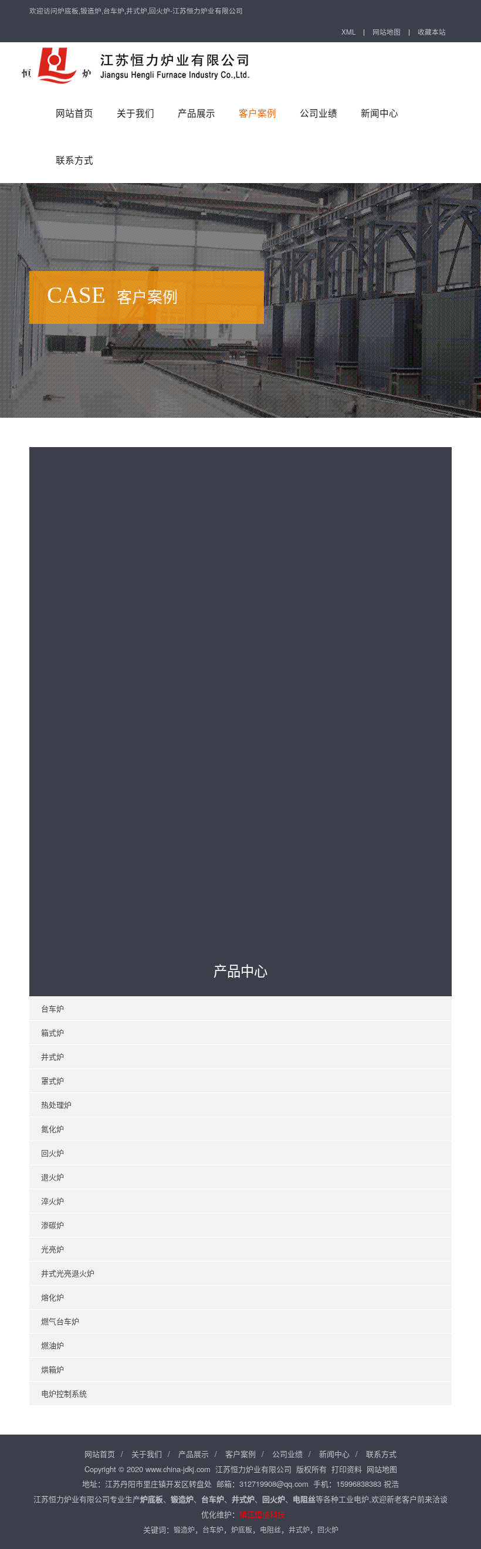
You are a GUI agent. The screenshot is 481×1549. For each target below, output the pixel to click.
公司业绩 (318, 112)
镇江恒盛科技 (262, 1514)
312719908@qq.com (274, 1483)
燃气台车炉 (60, 1321)
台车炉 (52, 1008)
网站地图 (386, 31)
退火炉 (52, 1176)
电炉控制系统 (64, 1393)
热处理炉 (56, 1104)
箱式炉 (52, 1032)
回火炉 (52, 1152)
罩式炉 (52, 1080)
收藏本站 (432, 31)
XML (348, 31)
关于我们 (135, 112)
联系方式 (74, 159)
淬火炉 (52, 1200)
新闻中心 (379, 112)
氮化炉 (52, 1128)
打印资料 (346, 1468)
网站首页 (74, 112)
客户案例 (257, 112)
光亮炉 (52, 1248)
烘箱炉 (52, 1369)
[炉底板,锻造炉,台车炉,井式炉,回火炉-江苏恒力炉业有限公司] (141, 65)
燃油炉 (52, 1345)
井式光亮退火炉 (67, 1273)
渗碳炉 (52, 1224)
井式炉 (52, 1056)
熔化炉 (52, 1297)
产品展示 (196, 112)
